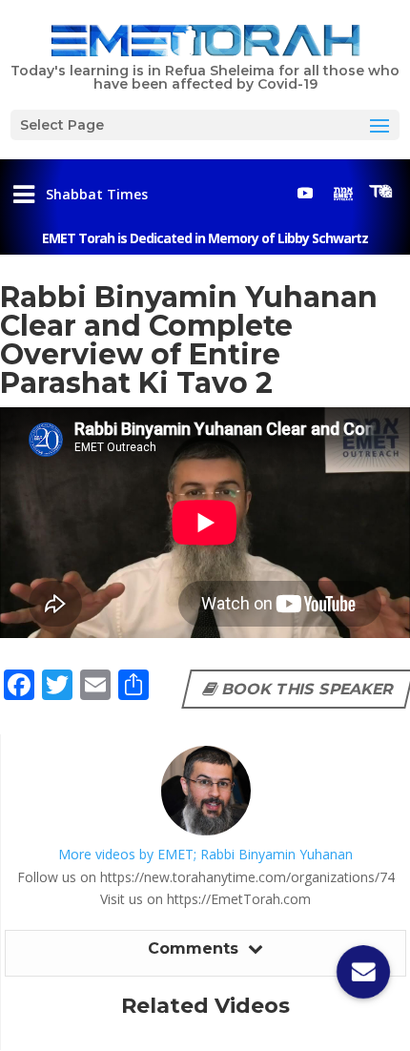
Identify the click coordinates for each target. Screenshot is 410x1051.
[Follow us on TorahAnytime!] (381, 191)
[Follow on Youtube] (305, 192)
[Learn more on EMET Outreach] (343, 192)
